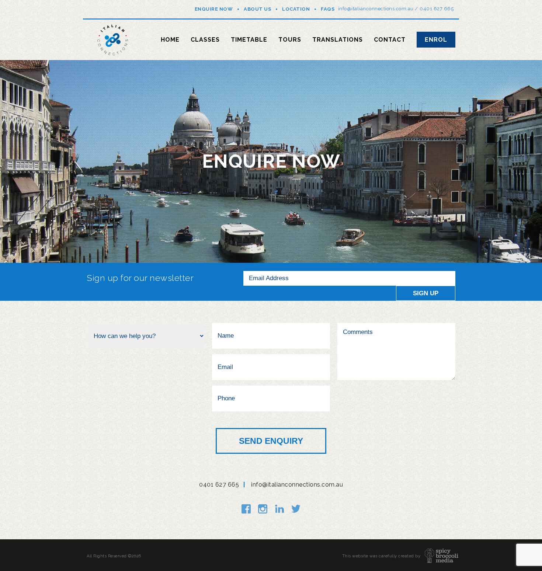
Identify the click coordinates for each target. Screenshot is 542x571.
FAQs (327, 9)
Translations (337, 39)
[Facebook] (246, 508)
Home (170, 39)
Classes (205, 39)
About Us (257, 9)
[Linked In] (279, 508)
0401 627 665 (437, 8)
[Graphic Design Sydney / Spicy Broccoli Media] (437, 556)
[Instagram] (262, 508)
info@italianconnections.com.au (297, 484)
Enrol (436, 39)
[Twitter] (295, 508)
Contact (390, 39)
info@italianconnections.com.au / (378, 8)
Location (296, 9)
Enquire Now (214, 9)
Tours (289, 39)
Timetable (249, 39)
